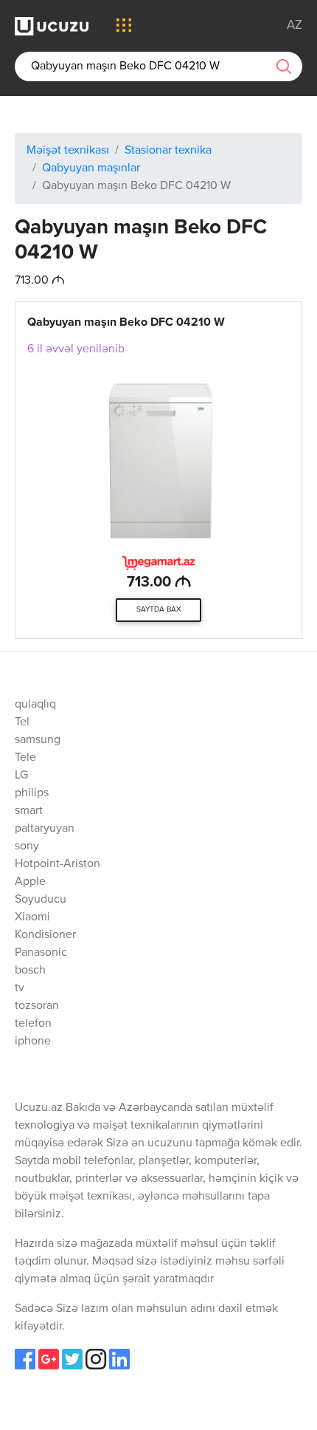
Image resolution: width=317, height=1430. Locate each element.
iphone (33, 1041)
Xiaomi (32, 917)
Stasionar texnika (168, 151)
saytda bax (158, 609)
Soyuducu (40, 900)
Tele (25, 758)
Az (294, 25)
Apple (30, 882)
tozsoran (37, 1006)
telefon (33, 1024)
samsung (37, 740)
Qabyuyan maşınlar (91, 168)
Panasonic (41, 953)
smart (29, 811)
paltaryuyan (44, 829)
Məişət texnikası (68, 151)
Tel (22, 722)
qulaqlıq (35, 705)
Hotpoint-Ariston (57, 864)
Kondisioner (45, 935)
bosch (30, 970)
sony (27, 846)
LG (21, 775)
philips (32, 793)
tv (19, 988)
